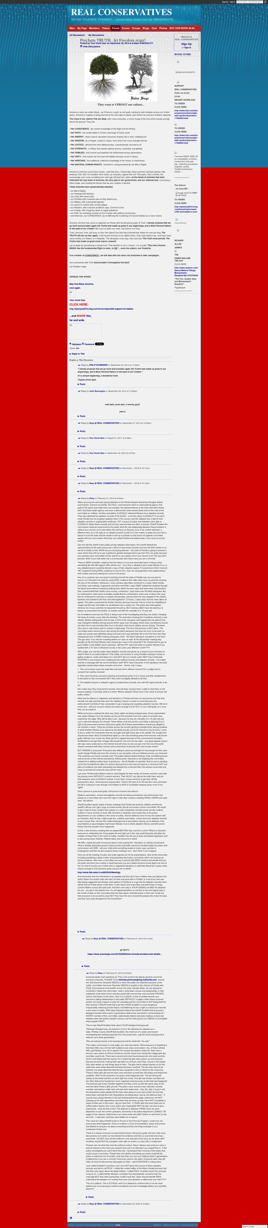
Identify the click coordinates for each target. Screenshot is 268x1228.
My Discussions (96, 35)
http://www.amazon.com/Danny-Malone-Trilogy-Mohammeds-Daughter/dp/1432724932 (186, 271)
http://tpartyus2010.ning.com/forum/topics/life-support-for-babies (101, 308)
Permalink (79, 365)
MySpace (76, 344)
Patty (91, 498)
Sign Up (225, 2)
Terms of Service (190, 1224)
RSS (71, 1218)
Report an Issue (171, 1224)
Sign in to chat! (248, 1226)
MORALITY (147, 43)
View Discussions (91, 46)
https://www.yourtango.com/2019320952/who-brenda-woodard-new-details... (125, 954)
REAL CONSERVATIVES (121, 11)
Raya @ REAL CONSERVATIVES (104, 423)
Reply (81, 384)
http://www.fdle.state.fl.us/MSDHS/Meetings (99, 872)
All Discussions (77, 35)
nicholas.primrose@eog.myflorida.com (138, 979)
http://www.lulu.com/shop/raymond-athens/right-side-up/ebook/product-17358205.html (186, 114)
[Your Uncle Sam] (74, 45)
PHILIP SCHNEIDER (98, 365)
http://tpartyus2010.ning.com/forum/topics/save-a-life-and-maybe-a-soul (186, 209)
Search (265, 2)
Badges (157, 1224)
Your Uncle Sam (98, 43)
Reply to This (77, 353)
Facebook (89, 344)
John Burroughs (97, 391)
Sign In (232, 2)
